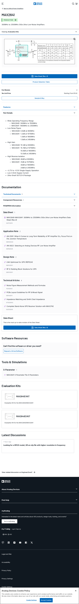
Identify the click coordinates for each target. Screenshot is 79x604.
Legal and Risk (7, 554)
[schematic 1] (39, 52)
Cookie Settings (7, 587)
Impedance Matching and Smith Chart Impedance (26, 299)
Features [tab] (6, 107)
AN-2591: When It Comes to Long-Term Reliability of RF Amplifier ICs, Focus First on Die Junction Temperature (39, 237)
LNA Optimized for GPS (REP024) (20, 262)
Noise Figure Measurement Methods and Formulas (26, 285)
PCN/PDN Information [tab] (12, 206)
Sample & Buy (39, 98)
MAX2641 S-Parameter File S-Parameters (22, 375)
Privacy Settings (7, 578)
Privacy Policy (6, 570)
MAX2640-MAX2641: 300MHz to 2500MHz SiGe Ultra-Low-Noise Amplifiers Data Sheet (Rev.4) (39, 218)
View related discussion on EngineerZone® (17, 472)
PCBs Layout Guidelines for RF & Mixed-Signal (24, 292)
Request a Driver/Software (13, 351)
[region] (39, 595)
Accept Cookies (46, 600)
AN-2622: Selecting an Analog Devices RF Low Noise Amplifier (31, 246)
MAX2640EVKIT (23, 416)
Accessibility (6, 562)
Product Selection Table (41, 82)
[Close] (75, 590)
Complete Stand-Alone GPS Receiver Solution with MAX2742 (30, 306)
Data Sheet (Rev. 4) (41, 76)
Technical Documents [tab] (13, 194)
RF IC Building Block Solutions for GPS (21, 269)
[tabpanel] (39, 148)
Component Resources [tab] (13, 200)
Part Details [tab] (8, 113)
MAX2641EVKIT (23, 396)
